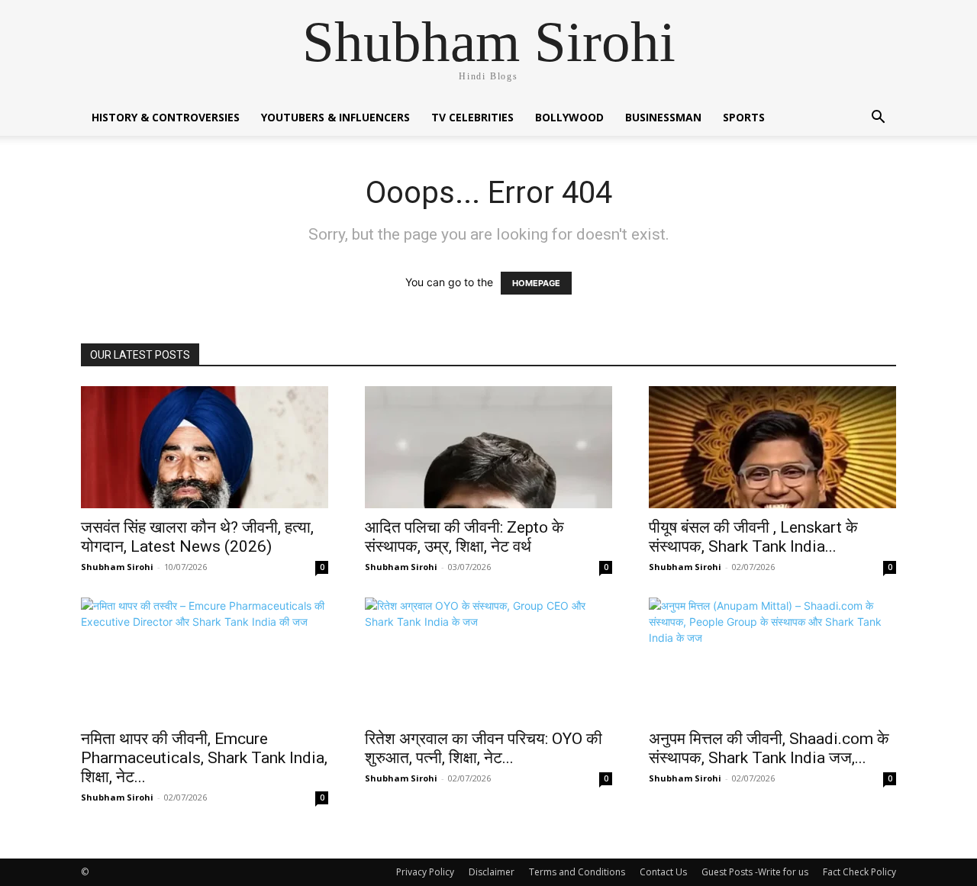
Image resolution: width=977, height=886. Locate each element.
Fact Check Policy (859, 871)
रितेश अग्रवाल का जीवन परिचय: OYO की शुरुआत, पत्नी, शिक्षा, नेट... (483, 748)
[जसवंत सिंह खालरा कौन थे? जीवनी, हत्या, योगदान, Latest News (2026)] (204, 447)
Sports (744, 117)
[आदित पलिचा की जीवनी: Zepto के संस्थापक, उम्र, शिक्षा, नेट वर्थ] (488, 447)
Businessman (663, 117)
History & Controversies (166, 117)
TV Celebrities (472, 117)
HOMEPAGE (536, 283)
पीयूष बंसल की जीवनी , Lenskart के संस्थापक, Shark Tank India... (753, 537)
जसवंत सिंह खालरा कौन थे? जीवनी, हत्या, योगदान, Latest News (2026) (197, 537)
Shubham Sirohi (117, 566)
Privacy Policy (425, 871)
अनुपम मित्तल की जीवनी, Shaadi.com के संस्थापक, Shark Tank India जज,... (769, 748)
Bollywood (569, 117)
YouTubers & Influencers (335, 117)
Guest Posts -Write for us (754, 871)
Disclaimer (491, 871)
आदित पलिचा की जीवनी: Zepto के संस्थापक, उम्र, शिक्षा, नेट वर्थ (464, 537)
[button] (877, 118)
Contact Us (663, 871)
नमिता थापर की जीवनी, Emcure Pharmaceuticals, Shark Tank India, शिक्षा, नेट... (204, 758)
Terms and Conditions (577, 871)
